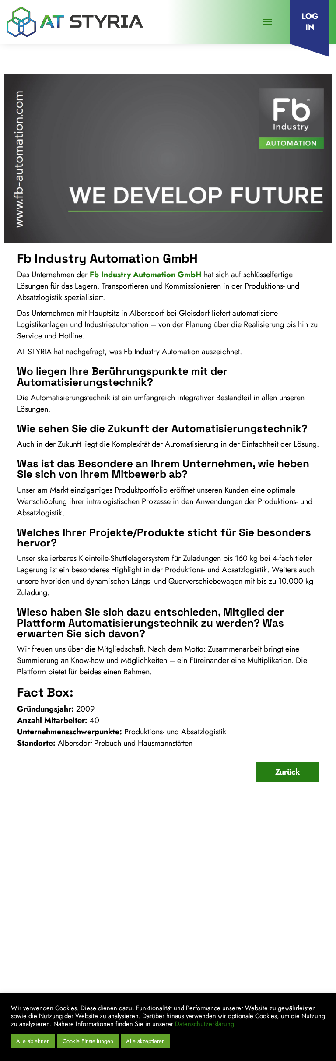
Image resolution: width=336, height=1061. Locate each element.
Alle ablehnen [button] (33, 1041)
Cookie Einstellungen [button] (88, 1041)
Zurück (287, 772)
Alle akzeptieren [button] (145, 1041)
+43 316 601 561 (51, 927)
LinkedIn (236, 988)
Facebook (272, 988)
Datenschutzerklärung (204, 1023)
